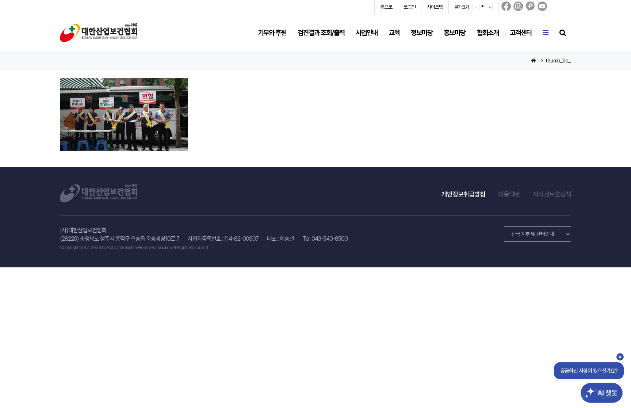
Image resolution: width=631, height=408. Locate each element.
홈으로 (386, 7)
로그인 (410, 7)
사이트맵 (435, 7)
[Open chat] (597, 387)
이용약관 (509, 194)
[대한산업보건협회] (98, 32)
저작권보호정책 (552, 194)
